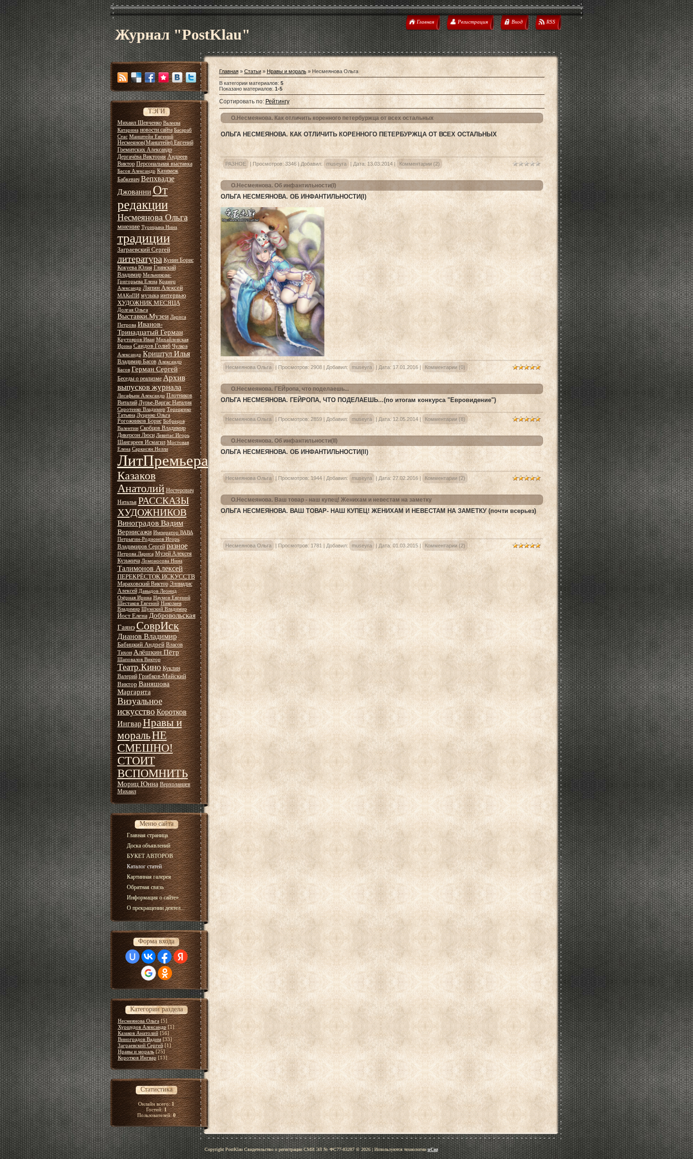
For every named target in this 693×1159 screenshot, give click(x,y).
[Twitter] (191, 77)
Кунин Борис (179, 260)
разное (177, 546)
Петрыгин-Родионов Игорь (148, 539)
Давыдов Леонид (158, 591)
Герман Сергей (155, 369)
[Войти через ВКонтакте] (148, 956)
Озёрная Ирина (134, 597)
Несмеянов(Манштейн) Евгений (155, 142)
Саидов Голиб (152, 345)
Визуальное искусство (139, 706)
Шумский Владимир (164, 609)
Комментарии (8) (445, 419)
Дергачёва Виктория (141, 156)
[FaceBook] (150, 77)
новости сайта (156, 129)
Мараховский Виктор (142, 583)
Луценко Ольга (153, 415)
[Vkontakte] (177, 77)
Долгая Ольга (132, 309)
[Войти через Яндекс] (180, 956)
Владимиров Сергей (141, 546)
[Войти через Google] (148, 973)
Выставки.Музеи (143, 316)
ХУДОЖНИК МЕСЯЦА (148, 302)
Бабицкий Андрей (141, 644)
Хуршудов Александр (142, 1027)
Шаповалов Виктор (139, 659)
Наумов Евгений (171, 597)
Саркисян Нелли (150, 449)
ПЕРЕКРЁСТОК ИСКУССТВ (156, 576)
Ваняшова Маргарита (143, 688)
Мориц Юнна (137, 784)
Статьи (252, 71)
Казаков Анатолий (141, 482)
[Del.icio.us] (136, 77)
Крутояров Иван (136, 339)
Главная (229, 71)
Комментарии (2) (419, 164)
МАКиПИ (128, 295)
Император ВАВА (173, 532)
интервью (173, 295)
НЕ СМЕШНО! (145, 741)
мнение (128, 226)
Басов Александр (136, 171)
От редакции (142, 197)
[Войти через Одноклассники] (165, 973)
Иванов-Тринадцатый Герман (150, 328)
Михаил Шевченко (139, 122)
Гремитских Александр (144, 149)
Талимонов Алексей (150, 568)
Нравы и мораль (136, 1051)
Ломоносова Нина (161, 560)
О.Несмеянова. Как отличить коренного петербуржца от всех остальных (332, 118)
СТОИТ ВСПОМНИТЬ (152, 767)
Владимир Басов (137, 361)
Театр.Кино (139, 667)
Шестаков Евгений (138, 603)
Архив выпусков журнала (151, 382)
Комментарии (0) (445, 367)
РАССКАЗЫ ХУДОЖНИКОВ (153, 506)
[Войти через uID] (132, 956)
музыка (150, 295)
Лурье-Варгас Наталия (165, 402)
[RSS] (122, 77)
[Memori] (163, 77)
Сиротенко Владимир (141, 409)
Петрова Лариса (135, 553)
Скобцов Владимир (163, 428)
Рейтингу (277, 101)
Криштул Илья (166, 354)
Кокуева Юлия (134, 267)
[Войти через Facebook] (164, 956)
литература (139, 258)
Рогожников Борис (139, 421)
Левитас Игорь (173, 435)
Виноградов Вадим (150, 523)
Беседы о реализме (139, 378)
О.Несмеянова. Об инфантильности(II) (284, 440)
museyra (336, 164)
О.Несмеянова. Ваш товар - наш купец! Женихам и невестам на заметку (331, 499)
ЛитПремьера (162, 460)
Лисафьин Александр (141, 395)
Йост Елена (132, 615)
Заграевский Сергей (143, 249)
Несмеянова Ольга (152, 217)
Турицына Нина (159, 227)
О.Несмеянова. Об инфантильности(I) (283, 185)
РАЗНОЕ (235, 164)
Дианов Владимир (147, 636)
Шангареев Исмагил (141, 442)
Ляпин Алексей (163, 287)
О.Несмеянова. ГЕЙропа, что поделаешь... (290, 389)
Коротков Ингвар (137, 1057)
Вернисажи (134, 532)
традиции (143, 238)
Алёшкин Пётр (156, 652)
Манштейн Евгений (151, 136)
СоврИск (157, 626)
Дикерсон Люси (136, 435)
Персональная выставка (164, 163)
